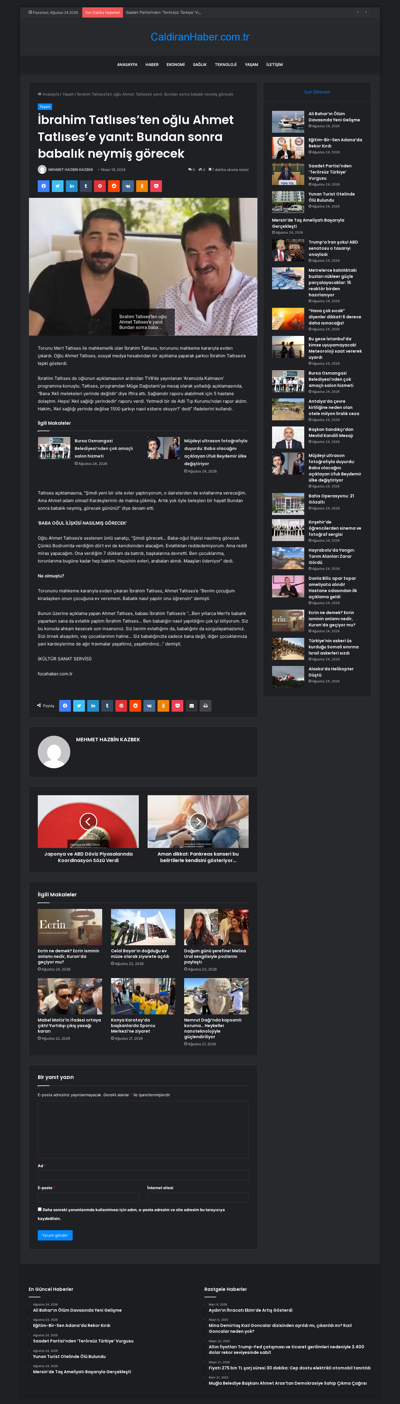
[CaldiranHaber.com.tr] (200, 37)
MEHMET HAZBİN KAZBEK (70, 169)
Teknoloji (226, 64)
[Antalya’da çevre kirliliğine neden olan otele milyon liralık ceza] (288, 409)
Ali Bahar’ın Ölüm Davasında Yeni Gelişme (334, 117)
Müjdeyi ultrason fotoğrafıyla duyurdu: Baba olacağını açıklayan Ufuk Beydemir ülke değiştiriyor (335, 468)
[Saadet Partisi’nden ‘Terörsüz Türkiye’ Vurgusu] (288, 174)
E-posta (46, 1187)
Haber (152, 64)
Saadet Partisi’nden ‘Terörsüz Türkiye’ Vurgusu (168, 12)
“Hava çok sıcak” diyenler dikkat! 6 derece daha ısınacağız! (335, 317)
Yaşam (251, 64)
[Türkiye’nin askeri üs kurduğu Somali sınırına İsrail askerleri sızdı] (288, 649)
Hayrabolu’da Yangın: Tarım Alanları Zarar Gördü (332, 556)
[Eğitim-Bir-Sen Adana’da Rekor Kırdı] (288, 148)
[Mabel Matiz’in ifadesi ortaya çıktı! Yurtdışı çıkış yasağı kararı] (70, 996)
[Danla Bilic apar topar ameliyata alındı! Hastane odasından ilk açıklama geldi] (288, 586)
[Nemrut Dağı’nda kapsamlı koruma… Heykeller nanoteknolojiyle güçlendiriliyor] (216, 996)
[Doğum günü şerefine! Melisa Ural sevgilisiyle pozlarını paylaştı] (216, 927)
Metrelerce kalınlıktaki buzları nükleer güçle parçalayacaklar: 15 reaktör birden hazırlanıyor (333, 282)
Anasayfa (127, 64)
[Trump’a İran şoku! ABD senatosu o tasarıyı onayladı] (288, 250)
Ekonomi (176, 64)
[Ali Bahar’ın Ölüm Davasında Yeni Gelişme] (288, 122)
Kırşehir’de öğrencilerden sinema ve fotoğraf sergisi (335, 528)
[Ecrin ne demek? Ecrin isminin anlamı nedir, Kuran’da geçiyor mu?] (70, 927)
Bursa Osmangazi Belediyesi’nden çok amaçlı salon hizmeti (104, 448)
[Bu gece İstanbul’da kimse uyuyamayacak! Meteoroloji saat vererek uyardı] (288, 347)
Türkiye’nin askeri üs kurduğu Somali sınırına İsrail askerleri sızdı (334, 647)
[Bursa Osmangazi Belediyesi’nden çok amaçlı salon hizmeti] (54, 448)
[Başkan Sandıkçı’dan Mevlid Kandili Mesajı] (288, 437)
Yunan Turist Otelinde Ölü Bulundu (332, 197)
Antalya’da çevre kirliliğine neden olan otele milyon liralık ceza (334, 407)
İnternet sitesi (160, 1187)
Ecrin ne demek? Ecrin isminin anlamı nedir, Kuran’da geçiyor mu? (68, 956)
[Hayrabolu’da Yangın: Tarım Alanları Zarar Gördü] (288, 558)
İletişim (274, 64)
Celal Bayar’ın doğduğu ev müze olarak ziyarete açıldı (140, 953)
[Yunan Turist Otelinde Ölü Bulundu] (288, 202)
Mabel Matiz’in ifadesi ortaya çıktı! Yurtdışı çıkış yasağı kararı (69, 1025)
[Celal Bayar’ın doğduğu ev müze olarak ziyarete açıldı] (143, 927)
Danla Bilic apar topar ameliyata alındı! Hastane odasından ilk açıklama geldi (333, 587)
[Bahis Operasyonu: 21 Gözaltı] (288, 504)
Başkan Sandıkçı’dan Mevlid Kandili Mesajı (331, 432)
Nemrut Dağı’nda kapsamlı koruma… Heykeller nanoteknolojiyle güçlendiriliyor (213, 1028)
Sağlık (200, 64)
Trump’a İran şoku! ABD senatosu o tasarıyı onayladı (333, 248)
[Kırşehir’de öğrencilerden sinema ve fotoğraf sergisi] (288, 530)
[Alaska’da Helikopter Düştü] (288, 677)
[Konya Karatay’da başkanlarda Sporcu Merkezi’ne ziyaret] (143, 996)
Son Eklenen (317, 92)
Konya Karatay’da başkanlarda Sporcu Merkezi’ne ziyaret (133, 1025)
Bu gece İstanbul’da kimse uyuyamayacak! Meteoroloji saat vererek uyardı (335, 348)
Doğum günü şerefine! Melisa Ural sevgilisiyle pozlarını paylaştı (215, 956)
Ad (42, 1165)
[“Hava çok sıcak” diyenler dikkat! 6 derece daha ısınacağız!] (288, 319)
